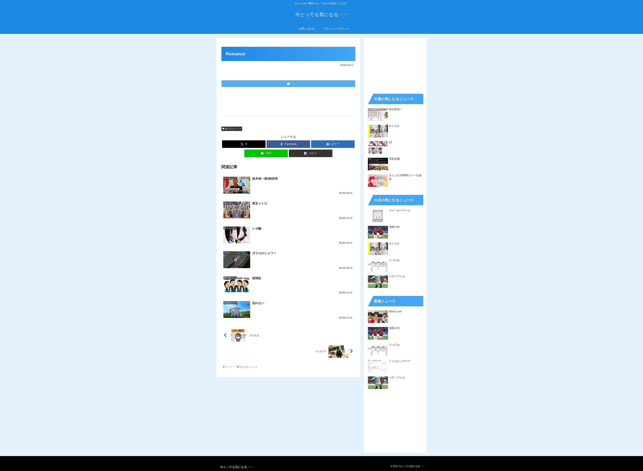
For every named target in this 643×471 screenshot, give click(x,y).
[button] (310, 153)
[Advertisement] (395, 64)
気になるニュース (233, 128)
